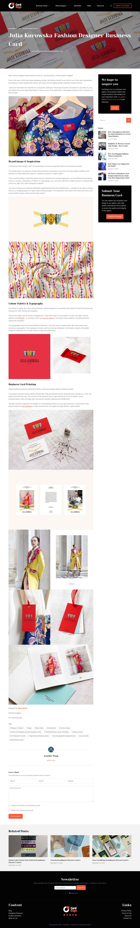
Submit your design (115, 216)
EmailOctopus (74, 893)
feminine (21, 318)
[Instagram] (64, 915)
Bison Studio (22, 708)
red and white (83, 736)
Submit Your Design (122, 6)
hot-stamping (27, 406)
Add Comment (15, 788)
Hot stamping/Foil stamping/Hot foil (63, 736)
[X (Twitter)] (70, 915)
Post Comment (15, 816)
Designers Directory (16, 913)
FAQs (89, 6)
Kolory (18, 713)
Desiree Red (51, 728)
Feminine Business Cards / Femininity (56, 732)
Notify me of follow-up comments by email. (25, 805)
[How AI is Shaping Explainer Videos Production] (102, 156)
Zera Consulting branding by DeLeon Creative (110, 860)
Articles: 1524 (51, 760)
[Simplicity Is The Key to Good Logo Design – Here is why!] (102, 146)
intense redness (48, 318)
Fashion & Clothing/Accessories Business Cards (25, 732)
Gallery (114, 108)
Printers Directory (15, 916)
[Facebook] (67, 915)
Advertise (77, 6)
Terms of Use (126, 913)
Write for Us (13, 918)
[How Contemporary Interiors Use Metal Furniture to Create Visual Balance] (102, 135)
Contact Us (127, 918)
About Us (100, 6)
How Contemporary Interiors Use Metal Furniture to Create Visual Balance (119, 134)
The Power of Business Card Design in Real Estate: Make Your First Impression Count (119, 176)
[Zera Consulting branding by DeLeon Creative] (111, 846)
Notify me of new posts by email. (22, 810)
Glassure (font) (77, 732)
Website (70, 781)
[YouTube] (75, 915)
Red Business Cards (17, 740)
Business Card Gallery (30, 28)
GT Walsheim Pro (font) (17, 736)
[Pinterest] (73, 915)
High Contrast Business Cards (39, 736)
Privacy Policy (126, 911)
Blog (10, 911)
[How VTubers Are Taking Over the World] (102, 166)
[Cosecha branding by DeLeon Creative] (70, 846)
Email (41, 781)
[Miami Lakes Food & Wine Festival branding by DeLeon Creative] (28, 846)
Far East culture (64, 728)
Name (12, 781)
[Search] (111, 5)
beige (29, 728)
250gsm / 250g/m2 (16, 728)
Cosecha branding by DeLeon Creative (65, 860)
